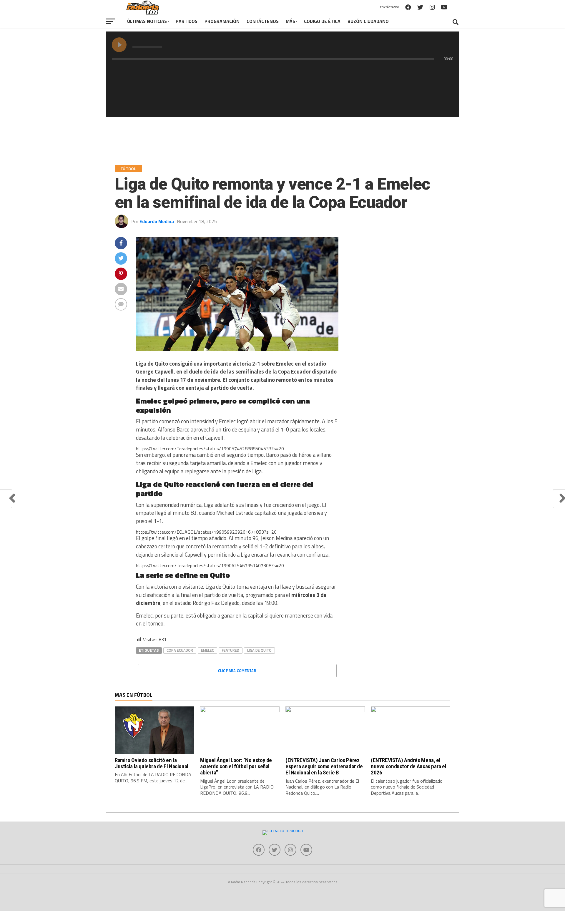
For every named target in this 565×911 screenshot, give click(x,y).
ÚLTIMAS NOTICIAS (147, 21)
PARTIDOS (186, 21)
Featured (230, 650)
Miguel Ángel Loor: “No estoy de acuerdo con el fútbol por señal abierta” (236, 766)
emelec (207, 650)
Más (290, 21)
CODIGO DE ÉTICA (322, 21)
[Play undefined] (119, 44)
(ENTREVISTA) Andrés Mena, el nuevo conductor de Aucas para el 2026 (408, 766)
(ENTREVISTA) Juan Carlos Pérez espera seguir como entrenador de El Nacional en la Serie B (324, 766)
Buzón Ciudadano (368, 21)
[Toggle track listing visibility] (447, 71)
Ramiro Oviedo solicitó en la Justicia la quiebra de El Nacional (151, 763)
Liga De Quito (259, 650)
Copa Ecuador (180, 650)
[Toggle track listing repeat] (141, 71)
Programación (222, 21)
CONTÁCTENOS (263, 21)
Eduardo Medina (156, 221)
